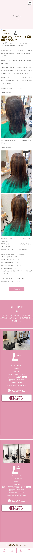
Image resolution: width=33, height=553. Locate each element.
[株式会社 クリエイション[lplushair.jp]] (16, 33)
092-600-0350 (18, 391)
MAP (12, 551)
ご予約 (20, 551)
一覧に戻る (16, 289)
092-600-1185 (18, 501)
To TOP (28, 551)
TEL (4, 551)
